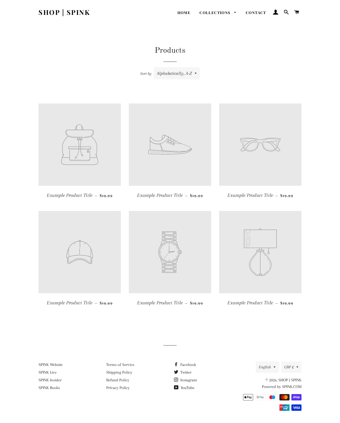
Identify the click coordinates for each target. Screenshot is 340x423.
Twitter (185, 372)
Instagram (188, 380)
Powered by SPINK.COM (281, 386)
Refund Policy (117, 380)
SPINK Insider (50, 380)
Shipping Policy (119, 372)
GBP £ (289, 367)
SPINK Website (51, 364)
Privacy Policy (118, 387)
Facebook (187, 364)
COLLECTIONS (215, 12)
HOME (184, 12)
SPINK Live (48, 372)
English (265, 367)
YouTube (187, 387)
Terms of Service (120, 364)
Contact (256, 12)
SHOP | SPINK (64, 12)
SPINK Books (49, 387)
